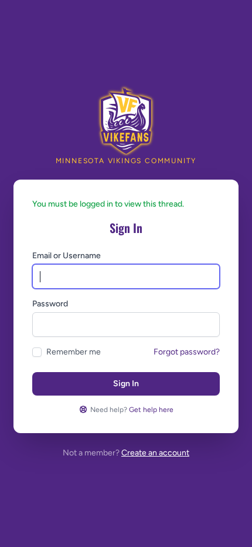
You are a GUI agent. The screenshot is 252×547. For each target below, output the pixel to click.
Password (50, 304)
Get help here (151, 410)
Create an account (155, 453)
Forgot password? (187, 352)
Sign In (126, 384)
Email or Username (66, 256)
